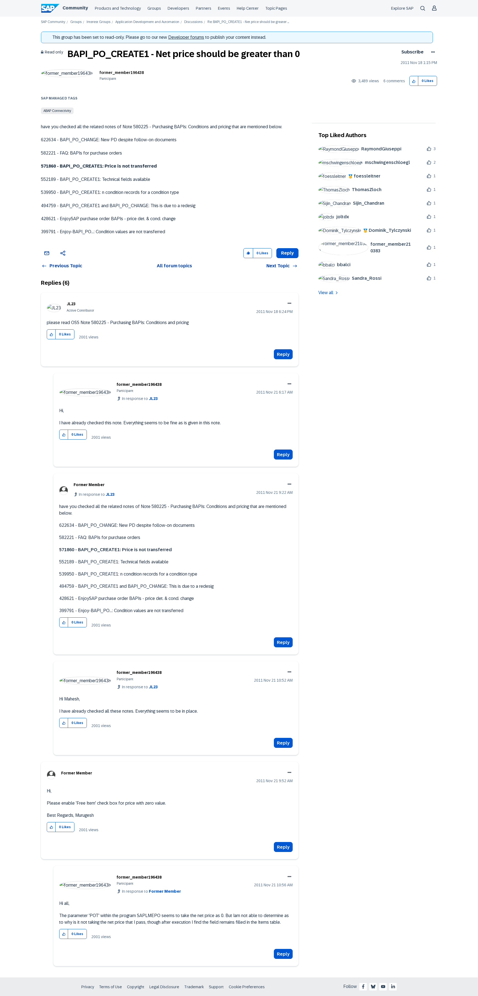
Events (224, 8)
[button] (414, 81)
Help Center (248, 8)
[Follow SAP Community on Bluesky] (373, 986)
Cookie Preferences (247, 987)
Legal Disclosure (164, 987)
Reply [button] (287, 253)
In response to (140, 398)
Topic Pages (276, 8)
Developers (178, 8)
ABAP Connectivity (57, 111)
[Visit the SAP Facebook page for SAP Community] (363, 986)
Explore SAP (402, 8)
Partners (203, 8)
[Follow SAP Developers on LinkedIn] (393, 986)
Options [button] (432, 52)
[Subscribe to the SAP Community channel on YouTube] (383, 986)
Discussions (193, 22)
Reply (283, 354)
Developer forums (186, 37)
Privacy (87, 987)
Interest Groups (98, 22)
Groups (154, 8)
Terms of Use (110, 987)
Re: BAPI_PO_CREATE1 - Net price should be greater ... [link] (248, 22)
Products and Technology (118, 8)
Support (216, 987)
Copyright (135, 987)
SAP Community (53, 22)
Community (75, 8)
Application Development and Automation (147, 22)
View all (325, 292)
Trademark (194, 987)
